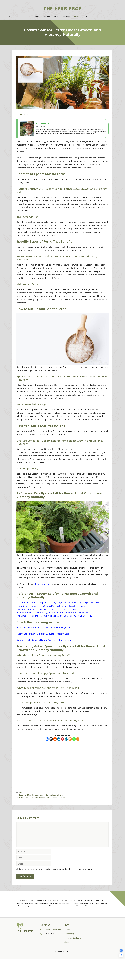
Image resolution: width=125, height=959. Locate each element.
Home (37, 17)
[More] (77, 739)
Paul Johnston (42, 123)
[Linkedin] (58, 739)
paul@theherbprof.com (52, 930)
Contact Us (66, 17)
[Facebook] (47, 739)
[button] (9, 16)
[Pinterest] (62, 739)
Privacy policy (69, 934)
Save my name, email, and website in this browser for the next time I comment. (55, 869)
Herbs (76, 17)
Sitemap (67, 942)
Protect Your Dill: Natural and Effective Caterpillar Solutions (42, 797)
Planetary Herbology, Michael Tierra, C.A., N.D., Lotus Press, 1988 (46, 609)
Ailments (86, 17)
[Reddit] (55, 739)
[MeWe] (66, 739)
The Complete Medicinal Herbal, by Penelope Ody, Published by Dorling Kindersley (54, 616)
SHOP (56, 17)
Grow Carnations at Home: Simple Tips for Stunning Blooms (44, 627)
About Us (46, 17)
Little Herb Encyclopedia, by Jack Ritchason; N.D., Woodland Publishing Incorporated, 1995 (57, 602)
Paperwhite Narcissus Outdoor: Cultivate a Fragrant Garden (44, 633)
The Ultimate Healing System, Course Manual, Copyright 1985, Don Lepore (50, 606)
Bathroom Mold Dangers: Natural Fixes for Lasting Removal (43, 640)
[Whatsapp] (74, 739)
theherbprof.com (42, 584)
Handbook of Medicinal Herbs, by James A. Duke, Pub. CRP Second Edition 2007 (52, 612)
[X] (51, 739)
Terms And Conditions (72, 938)
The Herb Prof (63, 8)
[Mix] (70, 739)
